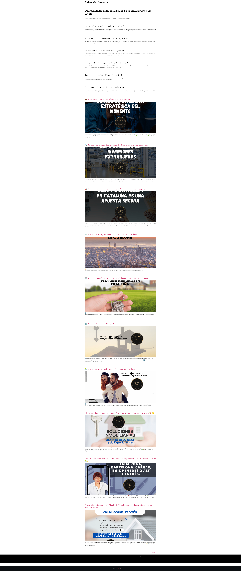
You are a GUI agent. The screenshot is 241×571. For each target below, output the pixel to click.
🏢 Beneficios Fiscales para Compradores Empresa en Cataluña (109, 323)
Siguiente (154, 552)
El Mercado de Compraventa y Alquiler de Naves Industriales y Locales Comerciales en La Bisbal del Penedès (120, 506)
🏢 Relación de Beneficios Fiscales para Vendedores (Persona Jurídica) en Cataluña (117, 278)
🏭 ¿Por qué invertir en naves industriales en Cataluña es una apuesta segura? (115, 189)
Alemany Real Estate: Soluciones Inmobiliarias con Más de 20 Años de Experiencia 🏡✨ (119, 413)
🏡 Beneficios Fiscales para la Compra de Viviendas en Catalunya (110, 369)
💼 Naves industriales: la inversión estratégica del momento (108, 99)
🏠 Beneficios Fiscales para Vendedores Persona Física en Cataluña (111, 234)
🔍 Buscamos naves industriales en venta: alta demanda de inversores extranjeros (116, 145)
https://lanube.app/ (124, 568)
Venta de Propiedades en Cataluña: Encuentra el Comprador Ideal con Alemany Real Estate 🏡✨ (120, 459)
